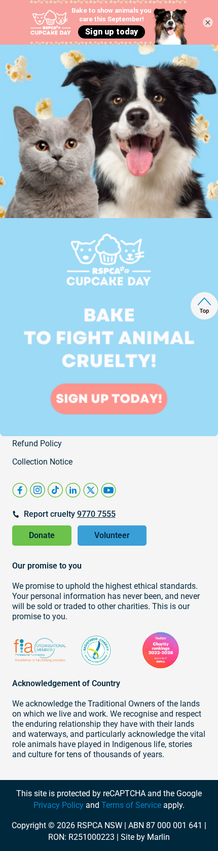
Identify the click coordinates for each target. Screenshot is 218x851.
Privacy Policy (58, 805)
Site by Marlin (145, 837)
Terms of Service (131, 805)
